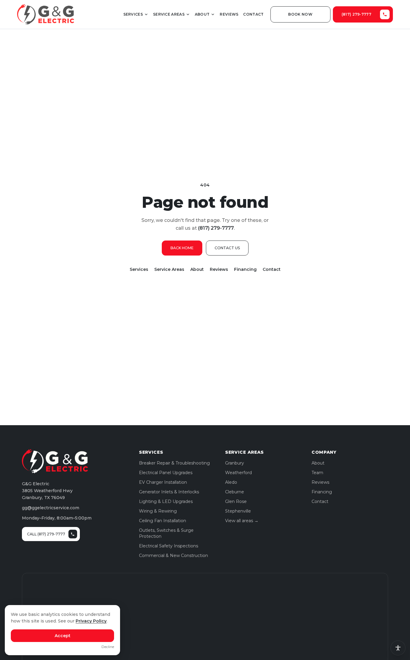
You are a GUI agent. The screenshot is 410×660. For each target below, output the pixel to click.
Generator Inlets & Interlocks (169, 492)
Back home (182, 248)
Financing (245, 269)
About (202, 14)
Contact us (227, 248)
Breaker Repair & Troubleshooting (174, 463)
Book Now (300, 14)
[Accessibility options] (398, 648)
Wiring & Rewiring (158, 511)
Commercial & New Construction (173, 555)
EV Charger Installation (163, 482)
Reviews (229, 14)
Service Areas (169, 14)
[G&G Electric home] (45, 14)
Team (317, 472)
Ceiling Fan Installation (162, 520)
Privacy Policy (91, 621)
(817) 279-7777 (356, 14)
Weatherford (238, 472)
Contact (253, 14)
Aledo (231, 482)
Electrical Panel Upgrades (165, 472)
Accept (63, 635)
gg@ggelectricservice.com (50, 507)
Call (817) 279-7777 (46, 534)
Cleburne (234, 492)
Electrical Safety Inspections (168, 546)
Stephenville (238, 511)
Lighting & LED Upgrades (166, 501)
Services (133, 14)
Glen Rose (236, 501)
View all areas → (241, 520)
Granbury (234, 463)
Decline (107, 646)
